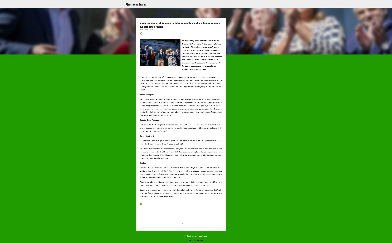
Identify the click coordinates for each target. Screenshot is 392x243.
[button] (141, 33)
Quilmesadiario (136, 4)
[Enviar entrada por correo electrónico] (141, 204)
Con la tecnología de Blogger (197, 236)
